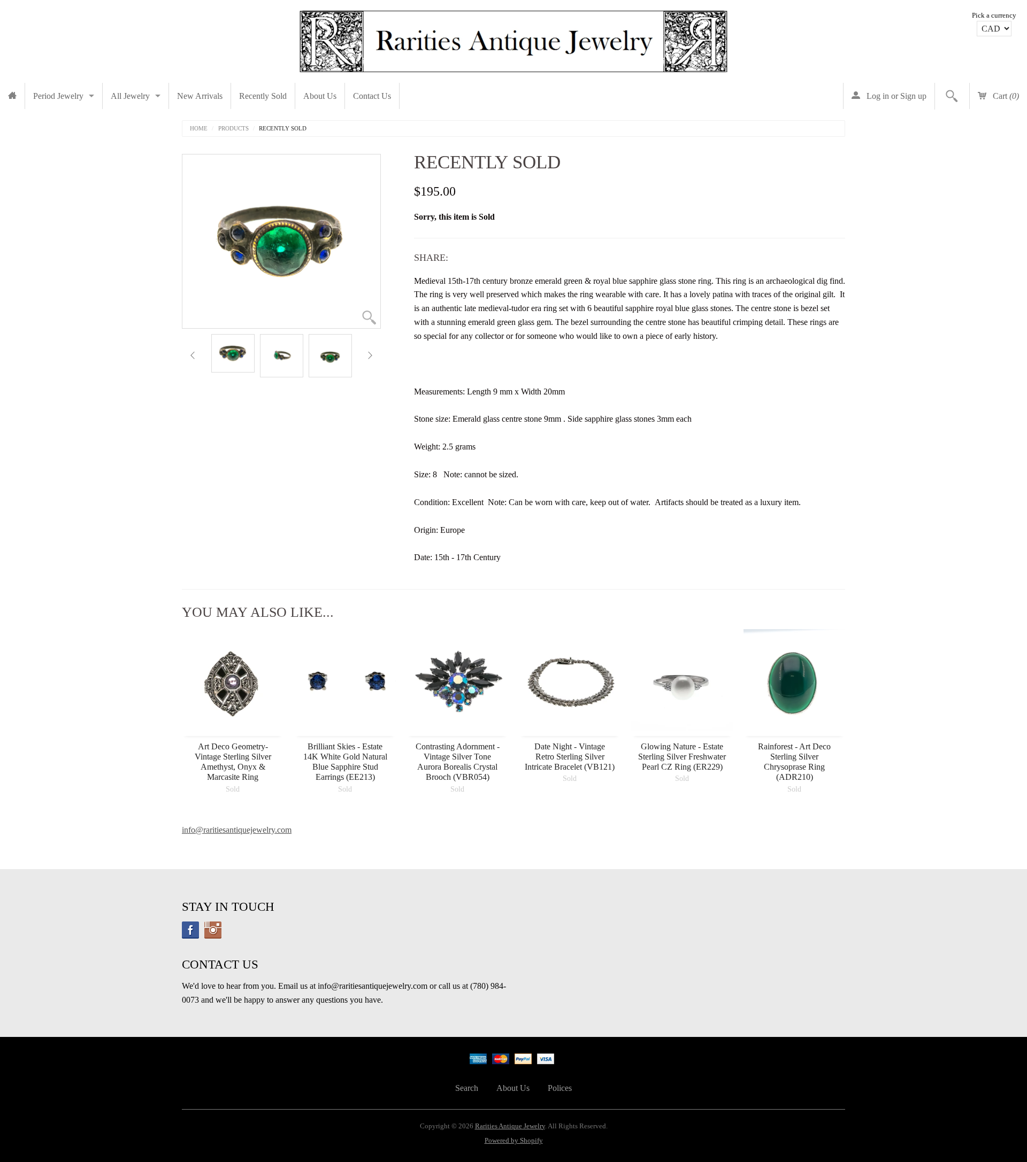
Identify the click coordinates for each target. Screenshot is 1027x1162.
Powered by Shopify (514, 1140)
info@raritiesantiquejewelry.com (237, 829)
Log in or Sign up (895, 95)
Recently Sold (263, 95)
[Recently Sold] (233, 353)
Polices (560, 1088)
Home (199, 128)
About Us (319, 95)
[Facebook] (190, 930)
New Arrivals (200, 95)
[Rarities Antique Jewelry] (513, 39)
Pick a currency (994, 15)
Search (466, 1088)
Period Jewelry (58, 95)
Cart (1005, 95)
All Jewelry (130, 95)
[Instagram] (212, 930)
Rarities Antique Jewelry (510, 1126)
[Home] (12, 96)
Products (233, 128)
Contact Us (372, 95)
